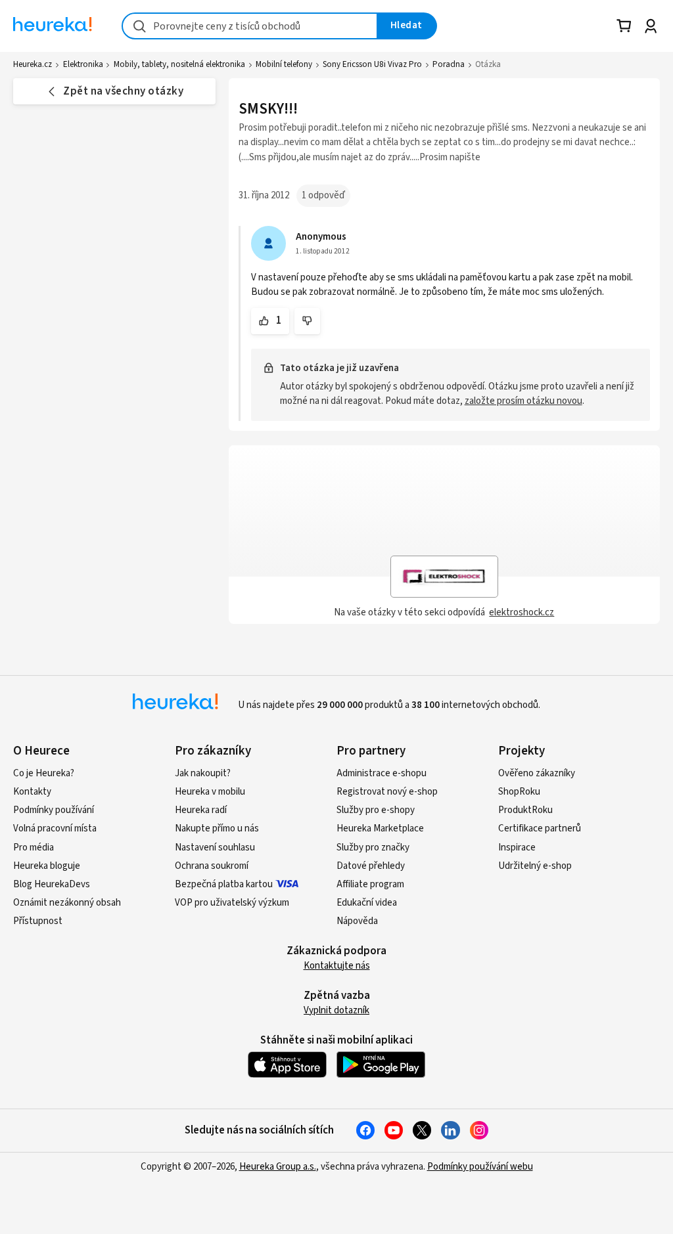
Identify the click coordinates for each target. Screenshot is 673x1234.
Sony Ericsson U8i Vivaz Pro (372, 64)
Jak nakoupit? (203, 773)
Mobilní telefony (284, 64)
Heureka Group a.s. (277, 1167)
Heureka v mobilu (210, 792)
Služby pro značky (372, 847)
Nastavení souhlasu (215, 847)
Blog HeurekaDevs (51, 884)
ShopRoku (519, 792)
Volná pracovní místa (55, 828)
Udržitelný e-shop (535, 866)
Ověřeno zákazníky (536, 773)
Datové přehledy (370, 866)
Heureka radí (201, 810)
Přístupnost (37, 921)
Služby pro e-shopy (375, 810)
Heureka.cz (32, 64)
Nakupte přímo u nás (217, 828)
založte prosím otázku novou (523, 401)
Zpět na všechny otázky (123, 91)
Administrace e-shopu (381, 773)
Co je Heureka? (43, 773)
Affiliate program (370, 884)
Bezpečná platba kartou (224, 884)
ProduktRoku (525, 810)
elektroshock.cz (521, 612)
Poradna (448, 64)
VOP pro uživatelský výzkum (232, 903)
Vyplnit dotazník (336, 1010)
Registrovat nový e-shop (387, 792)
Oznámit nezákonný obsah (67, 903)
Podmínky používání (53, 810)
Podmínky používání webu (480, 1167)
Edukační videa (366, 903)
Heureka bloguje (46, 866)
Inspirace (517, 847)
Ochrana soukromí (211, 866)
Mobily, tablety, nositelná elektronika (179, 64)
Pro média (33, 847)
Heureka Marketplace (380, 828)
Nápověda (357, 921)
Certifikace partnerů (539, 828)
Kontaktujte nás (337, 966)
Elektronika (83, 64)
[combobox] (250, 25)
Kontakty (32, 792)
